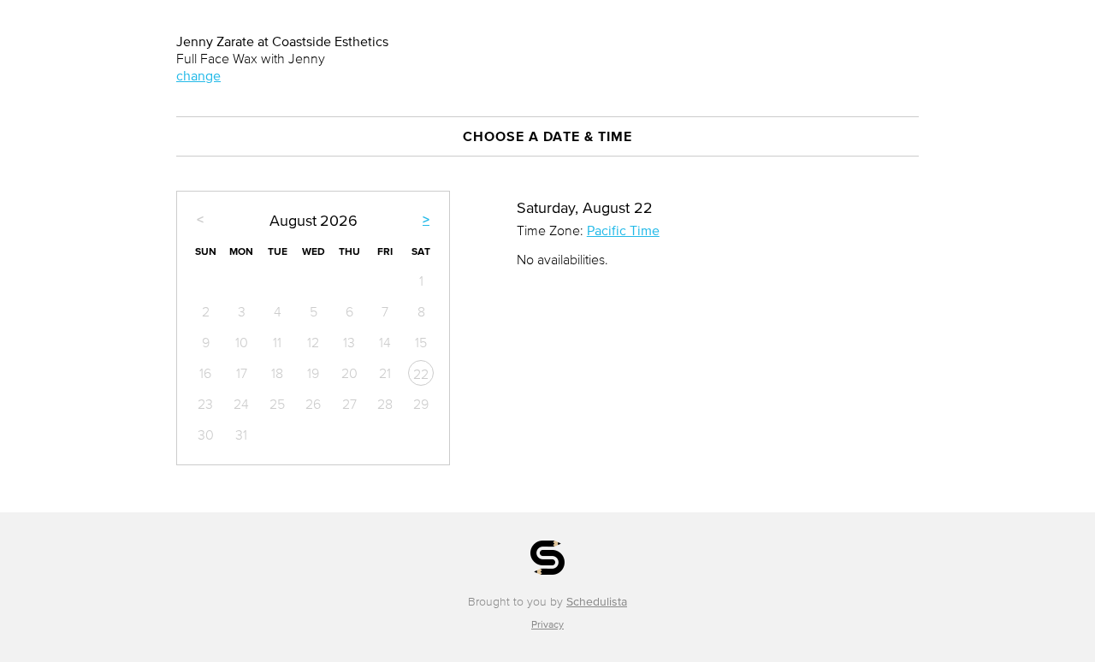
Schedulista (596, 601)
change (198, 75)
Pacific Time (623, 230)
